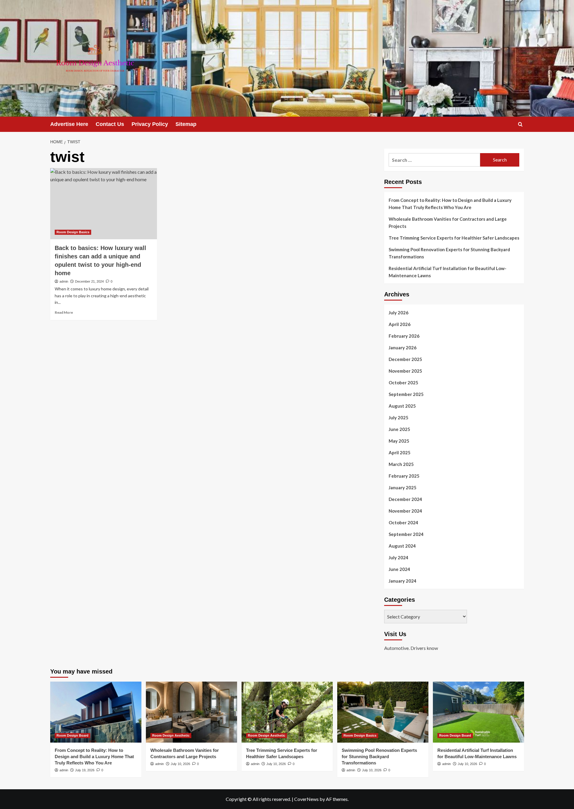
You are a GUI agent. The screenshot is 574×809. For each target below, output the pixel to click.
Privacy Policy (150, 124)
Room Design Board (72, 735)
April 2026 (399, 324)
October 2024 (403, 522)
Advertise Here (69, 124)
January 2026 (402, 347)
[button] (520, 124)
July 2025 (398, 417)
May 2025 (399, 441)
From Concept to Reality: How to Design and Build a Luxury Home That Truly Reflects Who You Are (450, 203)
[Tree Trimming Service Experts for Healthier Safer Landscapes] (287, 712)
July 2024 (398, 557)
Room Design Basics (73, 232)
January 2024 (402, 580)
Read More (64, 312)
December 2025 (405, 359)
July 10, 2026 (180, 764)
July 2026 (398, 312)
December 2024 (405, 499)
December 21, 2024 (89, 281)
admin (63, 281)
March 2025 (401, 464)
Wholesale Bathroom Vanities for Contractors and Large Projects (448, 222)
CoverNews (306, 799)
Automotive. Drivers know (411, 648)
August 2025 (402, 406)
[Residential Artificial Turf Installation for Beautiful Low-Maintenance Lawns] (478, 712)
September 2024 (406, 534)
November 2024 (405, 511)
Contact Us (110, 124)
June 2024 (399, 569)
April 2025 (399, 452)
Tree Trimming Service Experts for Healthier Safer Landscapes (454, 237)
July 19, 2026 (84, 770)
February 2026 (404, 336)
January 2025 (402, 487)
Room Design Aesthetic (171, 735)
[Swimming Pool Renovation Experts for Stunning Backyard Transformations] (382, 712)
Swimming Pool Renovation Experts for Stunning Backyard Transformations (449, 253)
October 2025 (403, 382)
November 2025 (405, 371)
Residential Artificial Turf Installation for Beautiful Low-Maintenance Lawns (447, 272)
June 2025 (399, 429)
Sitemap (185, 124)
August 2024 (402, 546)
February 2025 (404, 476)
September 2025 (406, 394)
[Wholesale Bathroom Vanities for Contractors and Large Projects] (191, 712)
